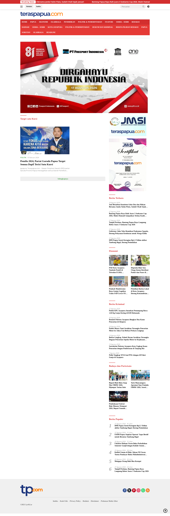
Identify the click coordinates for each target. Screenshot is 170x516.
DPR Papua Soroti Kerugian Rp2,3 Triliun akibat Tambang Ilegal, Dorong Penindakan (128, 241)
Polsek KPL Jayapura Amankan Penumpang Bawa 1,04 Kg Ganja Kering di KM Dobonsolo (128, 312)
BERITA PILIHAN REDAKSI (127, 27)
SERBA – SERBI (122, 22)
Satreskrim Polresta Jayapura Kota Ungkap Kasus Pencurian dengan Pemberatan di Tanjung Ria (128, 347)
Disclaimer (95, 501)
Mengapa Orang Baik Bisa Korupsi (128, 461)
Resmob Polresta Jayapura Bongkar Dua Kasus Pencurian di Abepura (127, 321)
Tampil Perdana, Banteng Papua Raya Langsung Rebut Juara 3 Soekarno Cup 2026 (127, 223)
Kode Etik (64, 501)
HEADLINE (51, 32)
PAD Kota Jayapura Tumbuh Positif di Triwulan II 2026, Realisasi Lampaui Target (116, 270)
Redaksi (29, 6)
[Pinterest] (134, 490)
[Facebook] (125, 490)
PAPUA (33, 22)
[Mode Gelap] (148, 6)
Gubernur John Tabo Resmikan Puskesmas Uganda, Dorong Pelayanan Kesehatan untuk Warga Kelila (128, 232)
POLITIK (23, 157)
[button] (143, 6)
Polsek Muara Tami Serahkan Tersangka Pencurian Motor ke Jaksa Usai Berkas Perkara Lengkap (128, 330)
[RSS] (148, 490)
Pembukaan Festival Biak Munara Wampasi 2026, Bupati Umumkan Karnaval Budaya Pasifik (118, 406)
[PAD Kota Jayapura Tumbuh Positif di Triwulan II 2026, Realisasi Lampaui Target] (118, 260)
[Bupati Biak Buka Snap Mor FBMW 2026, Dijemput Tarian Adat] (118, 375)
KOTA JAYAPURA (55, 27)
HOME (24, 22)
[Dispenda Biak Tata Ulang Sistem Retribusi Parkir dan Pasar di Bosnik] (140, 260)
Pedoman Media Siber (109, 501)
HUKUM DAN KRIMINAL (102, 27)
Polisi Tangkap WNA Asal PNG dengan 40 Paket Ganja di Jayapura (127, 356)
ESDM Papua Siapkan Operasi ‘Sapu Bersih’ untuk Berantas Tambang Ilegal (132, 436)
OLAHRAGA (56, 22)
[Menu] (22, 6)
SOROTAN (26, 32)
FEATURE (109, 22)
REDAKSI (136, 22)
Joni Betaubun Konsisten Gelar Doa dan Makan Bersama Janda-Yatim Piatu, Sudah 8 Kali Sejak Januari (127, 206)
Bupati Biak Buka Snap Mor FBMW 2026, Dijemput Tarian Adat (118, 385)
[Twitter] (129, 490)
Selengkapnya (63, 179)
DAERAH (25, 27)
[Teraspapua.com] (41, 14)
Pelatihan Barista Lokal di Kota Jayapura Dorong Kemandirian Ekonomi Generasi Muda (140, 291)
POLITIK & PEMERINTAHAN (90, 22)
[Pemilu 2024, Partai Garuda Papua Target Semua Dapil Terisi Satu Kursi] (44, 140)
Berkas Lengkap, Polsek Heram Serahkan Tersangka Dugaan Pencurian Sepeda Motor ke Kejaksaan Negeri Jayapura (129, 338)
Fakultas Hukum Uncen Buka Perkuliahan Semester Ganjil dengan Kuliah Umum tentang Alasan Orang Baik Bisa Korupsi (131, 445)
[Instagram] (139, 490)
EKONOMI (43, 22)
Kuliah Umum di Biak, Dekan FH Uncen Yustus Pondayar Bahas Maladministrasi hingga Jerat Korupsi (130, 453)
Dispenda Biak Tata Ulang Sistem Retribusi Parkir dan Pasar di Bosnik (139, 270)
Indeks (38, 6)
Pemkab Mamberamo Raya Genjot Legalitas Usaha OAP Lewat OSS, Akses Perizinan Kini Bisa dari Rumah (118, 291)
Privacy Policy (75, 501)
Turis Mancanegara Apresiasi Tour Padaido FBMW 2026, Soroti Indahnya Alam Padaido (140, 385)
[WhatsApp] (143, 490)
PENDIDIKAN (69, 22)
